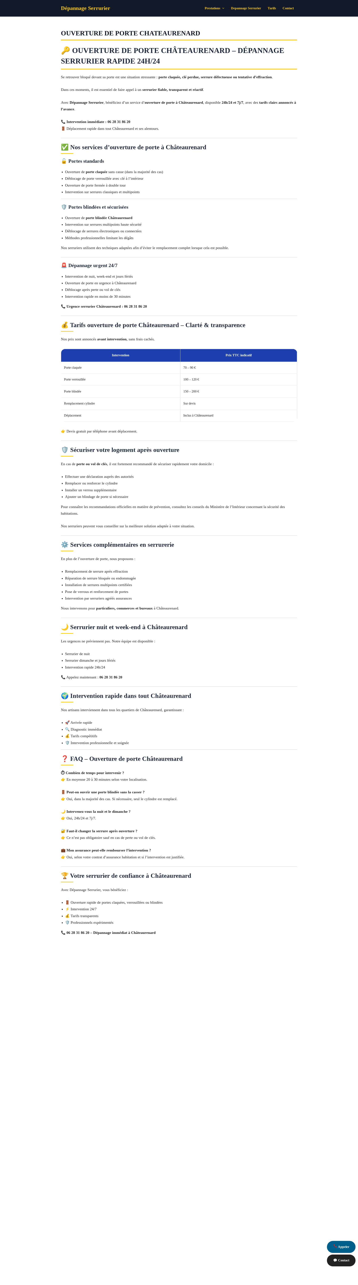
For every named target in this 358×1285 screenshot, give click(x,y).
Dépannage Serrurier (85, 8)
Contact (288, 8)
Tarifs (272, 8)
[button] (222, 8)
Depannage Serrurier (246, 8)
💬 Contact (341, 1260)
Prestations (212, 8)
